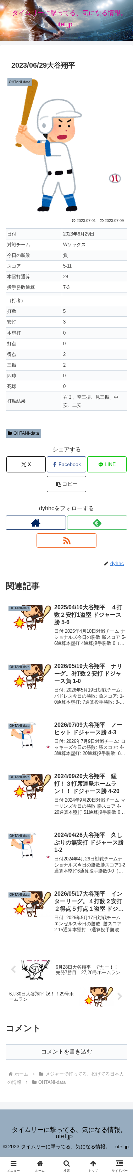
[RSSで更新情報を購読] (67, 540)
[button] (66, 484)
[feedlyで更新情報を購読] (97, 523)
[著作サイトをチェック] (36, 523)
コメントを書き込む (66, 1052)
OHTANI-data (26, 433)
